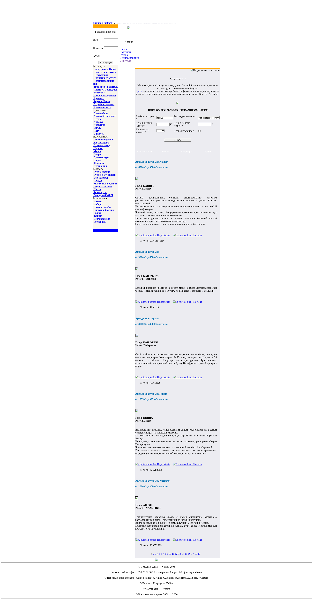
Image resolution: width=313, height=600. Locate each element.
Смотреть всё (144, 151)
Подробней (163, 235)
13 (179, 553)
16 (189, 553)
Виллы (123, 49)
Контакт (197, 235)
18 (195, 553)
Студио (124, 54)
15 (186, 553)
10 (170, 553)
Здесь (139, 91)
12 (176, 553)
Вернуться (125, 60)
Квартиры (125, 52)
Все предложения (129, 57)
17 (192, 553)
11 (173, 553)
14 (182, 553)
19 (199, 553)
